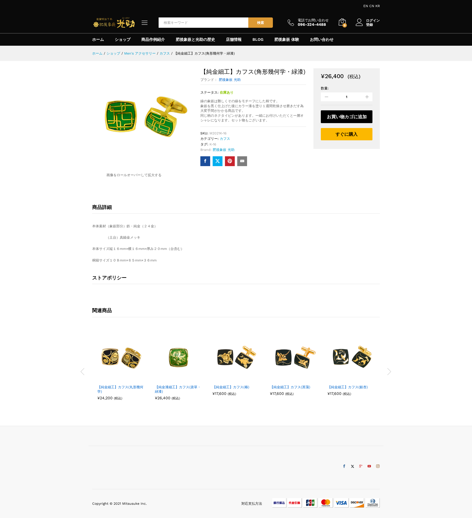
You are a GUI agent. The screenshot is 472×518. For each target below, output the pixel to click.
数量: (325, 88)
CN (371, 6)
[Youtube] (369, 466)
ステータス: (209, 92)
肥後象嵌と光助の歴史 (195, 40)
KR (377, 6)
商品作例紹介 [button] (153, 40)
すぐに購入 (347, 134)
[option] (121, 368)
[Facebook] (344, 466)
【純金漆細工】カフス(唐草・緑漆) (178, 389)
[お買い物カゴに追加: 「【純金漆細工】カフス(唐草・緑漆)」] (173, 379)
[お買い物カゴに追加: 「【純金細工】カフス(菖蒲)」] (288, 379)
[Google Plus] (361, 466)
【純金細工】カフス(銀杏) (347, 387)
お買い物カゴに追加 (347, 116)
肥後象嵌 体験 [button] (286, 40)
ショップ (123, 40)
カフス (225, 139)
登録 (369, 25)
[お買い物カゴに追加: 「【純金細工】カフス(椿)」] (230, 379)
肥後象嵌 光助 (230, 80)
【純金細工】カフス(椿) (230, 387)
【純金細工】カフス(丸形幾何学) (120, 389)
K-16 (212, 144)
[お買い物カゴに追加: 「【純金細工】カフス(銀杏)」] (345, 379)
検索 (260, 23)
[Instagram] (377, 466)
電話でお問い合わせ (313, 20)
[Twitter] (352, 466)
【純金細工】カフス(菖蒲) (290, 387)
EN (365, 6)
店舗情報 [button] (234, 40)
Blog (258, 40)
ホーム (98, 40)
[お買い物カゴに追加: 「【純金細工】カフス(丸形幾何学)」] (115, 379)
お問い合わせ (322, 40)
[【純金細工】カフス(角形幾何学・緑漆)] (205, 161)
